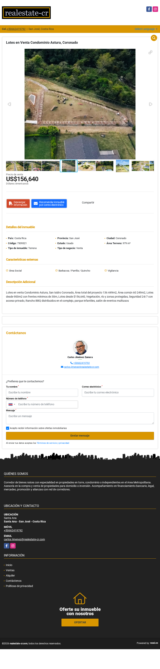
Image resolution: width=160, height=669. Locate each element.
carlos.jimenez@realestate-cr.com (81, 367)
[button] (150, 52)
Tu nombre (12, 386)
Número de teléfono (17, 398)
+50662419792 (16, 29)
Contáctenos (13, 580)
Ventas (10, 570)
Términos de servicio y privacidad (53, 443)
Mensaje (11, 410)
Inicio (9, 565)
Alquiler (10, 575)
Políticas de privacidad (19, 586)
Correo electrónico (92, 386)
